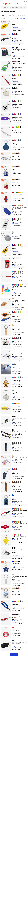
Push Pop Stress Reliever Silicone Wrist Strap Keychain (19, 287)
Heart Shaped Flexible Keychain (19, 536)
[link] (6, 4)
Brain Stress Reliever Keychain (19, 233)
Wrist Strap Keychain (17, 77)
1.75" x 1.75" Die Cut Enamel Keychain (18, 169)
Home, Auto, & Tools (11, 10)
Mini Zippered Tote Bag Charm (19, 340)
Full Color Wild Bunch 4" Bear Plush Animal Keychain (18, 379)
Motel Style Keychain (16, 23)
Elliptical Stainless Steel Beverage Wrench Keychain (19, 314)
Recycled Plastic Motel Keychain (19, 116)
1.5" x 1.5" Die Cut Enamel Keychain (19, 181)
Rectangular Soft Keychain (18, 353)
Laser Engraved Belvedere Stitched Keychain (18, 497)
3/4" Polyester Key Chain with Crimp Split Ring (18, 603)
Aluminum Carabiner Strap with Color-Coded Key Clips (19, 432)
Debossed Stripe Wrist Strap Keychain (18, 445)
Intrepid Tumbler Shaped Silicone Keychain (19, 471)
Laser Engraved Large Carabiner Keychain (19, 511)
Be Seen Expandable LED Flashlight (18, 366)
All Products (3, 10)
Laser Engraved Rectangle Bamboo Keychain (18, 327)
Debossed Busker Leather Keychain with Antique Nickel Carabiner (18, 485)
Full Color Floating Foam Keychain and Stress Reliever (19, 208)
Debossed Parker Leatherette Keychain (19, 142)
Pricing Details (15, 27)
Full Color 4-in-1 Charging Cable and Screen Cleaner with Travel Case (19, 261)
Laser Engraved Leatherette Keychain (18, 550)
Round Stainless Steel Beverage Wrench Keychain (19, 524)
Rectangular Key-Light (17, 616)
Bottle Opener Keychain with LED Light (19, 64)
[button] (10, 22)
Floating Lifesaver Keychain (18, 629)
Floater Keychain (16, 405)
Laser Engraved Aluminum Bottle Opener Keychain (19, 36)
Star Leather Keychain (17, 563)
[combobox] (14, 7)
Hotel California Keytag (17, 194)
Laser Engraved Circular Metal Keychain (19, 393)
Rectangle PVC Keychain (17, 220)
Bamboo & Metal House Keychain (19, 457)
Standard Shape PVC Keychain (19, 247)
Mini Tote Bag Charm (17, 90)
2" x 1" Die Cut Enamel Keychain (19, 155)
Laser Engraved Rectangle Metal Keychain (19, 577)
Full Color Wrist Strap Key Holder (19, 129)
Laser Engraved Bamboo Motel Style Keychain (19, 301)
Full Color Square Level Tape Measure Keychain (18, 50)
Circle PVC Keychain (16, 103)
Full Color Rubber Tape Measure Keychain (19, 419)
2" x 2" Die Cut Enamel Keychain (19, 590)
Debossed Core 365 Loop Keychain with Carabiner (18, 274)
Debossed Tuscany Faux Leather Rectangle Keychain (19, 643)
